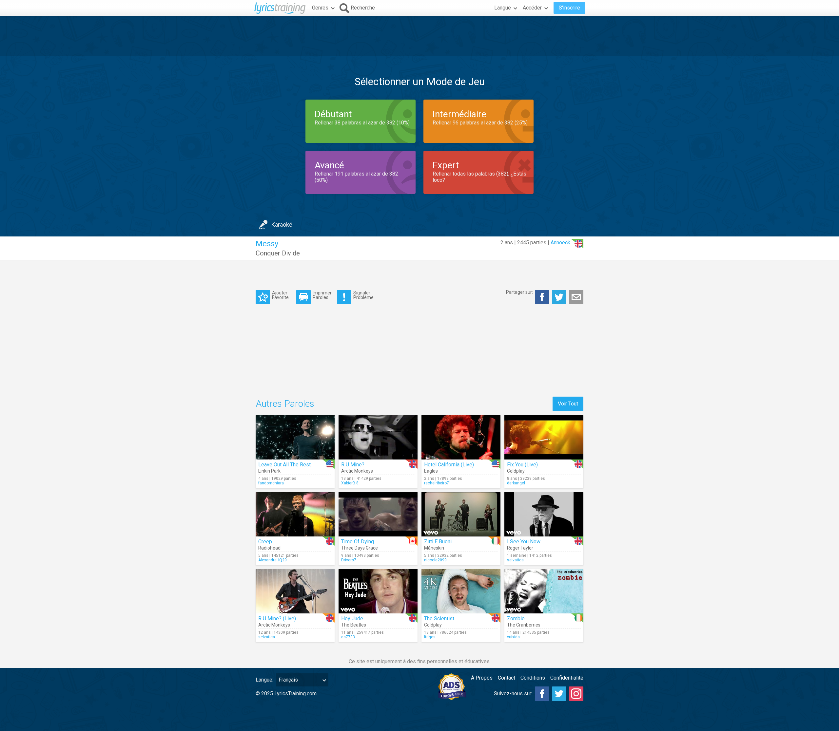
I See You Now (523, 541)
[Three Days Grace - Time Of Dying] (378, 514)
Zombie (516, 618)
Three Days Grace (359, 548)
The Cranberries (523, 625)
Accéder (532, 8)
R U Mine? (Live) (277, 618)
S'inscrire (569, 8)
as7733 (348, 637)
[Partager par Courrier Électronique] (576, 297)
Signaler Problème (363, 295)
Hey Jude (352, 618)
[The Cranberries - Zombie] (543, 591)
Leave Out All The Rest (284, 464)
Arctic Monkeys (357, 471)
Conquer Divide (278, 253)
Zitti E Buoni (438, 541)
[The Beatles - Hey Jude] (378, 591)
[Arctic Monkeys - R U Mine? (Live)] (295, 591)
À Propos (482, 678)
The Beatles (353, 625)
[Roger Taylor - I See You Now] (543, 514)
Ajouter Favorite (280, 295)
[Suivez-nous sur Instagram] (576, 693)
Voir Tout (568, 404)
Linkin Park (269, 471)
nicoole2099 (435, 560)
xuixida (513, 637)
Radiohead (269, 548)
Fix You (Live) (522, 464)
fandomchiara (271, 483)
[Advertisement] (419, 35)
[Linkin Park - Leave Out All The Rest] (295, 437)
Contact (506, 678)
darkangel (516, 483)
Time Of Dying (357, 541)
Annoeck (560, 242)
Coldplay (516, 471)
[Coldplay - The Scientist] (460, 591)
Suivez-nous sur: (513, 693)
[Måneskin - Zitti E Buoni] (460, 514)
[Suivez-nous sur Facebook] (542, 693)
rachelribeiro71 (437, 483)
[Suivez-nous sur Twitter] (559, 693)
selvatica (515, 560)
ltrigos (430, 637)
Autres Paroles (285, 403)
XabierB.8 (350, 483)
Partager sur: (519, 292)
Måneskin (434, 548)
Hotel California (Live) (449, 464)
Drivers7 (348, 560)
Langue (502, 8)
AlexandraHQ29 (272, 560)
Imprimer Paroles (322, 295)
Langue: (264, 680)
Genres (320, 8)
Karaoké (281, 224)
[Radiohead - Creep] (295, 514)
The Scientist (439, 618)
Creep (265, 541)
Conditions (532, 678)
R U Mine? (352, 464)
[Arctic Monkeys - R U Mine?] (378, 437)
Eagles (431, 471)
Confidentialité (566, 678)
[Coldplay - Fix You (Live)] (543, 437)
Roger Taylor (520, 548)
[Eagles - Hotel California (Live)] (460, 437)
